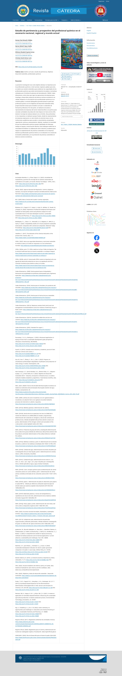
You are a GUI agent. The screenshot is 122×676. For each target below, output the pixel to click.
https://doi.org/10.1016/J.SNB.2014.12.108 (40, 587)
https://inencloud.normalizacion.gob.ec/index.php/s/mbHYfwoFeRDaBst (35, 410)
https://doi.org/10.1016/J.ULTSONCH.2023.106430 (29, 343)
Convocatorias (38, 20)
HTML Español (67, 76)
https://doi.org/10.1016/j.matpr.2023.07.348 (27, 230)
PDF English (77, 74)
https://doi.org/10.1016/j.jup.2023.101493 (27, 554)
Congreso (64, 20)
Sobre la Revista (75, 20)
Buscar (106, 20)
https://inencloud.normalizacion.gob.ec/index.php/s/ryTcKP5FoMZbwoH (35, 446)
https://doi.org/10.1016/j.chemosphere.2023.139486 (29, 368)
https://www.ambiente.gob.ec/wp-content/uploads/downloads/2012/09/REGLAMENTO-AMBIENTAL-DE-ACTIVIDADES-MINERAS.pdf (34, 624)
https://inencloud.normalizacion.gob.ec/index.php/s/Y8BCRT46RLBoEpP (35, 525)
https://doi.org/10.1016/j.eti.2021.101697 (26, 602)
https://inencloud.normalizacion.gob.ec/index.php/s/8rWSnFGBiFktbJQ (35, 404)
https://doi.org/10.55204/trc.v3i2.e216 (29, 380)
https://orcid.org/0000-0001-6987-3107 (23, 61)
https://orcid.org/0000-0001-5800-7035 (23, 55)
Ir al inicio (15, 20)
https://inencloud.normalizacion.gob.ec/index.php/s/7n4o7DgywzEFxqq (35, 508)
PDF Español (66, 74)
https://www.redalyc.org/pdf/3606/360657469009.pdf (30, 237)
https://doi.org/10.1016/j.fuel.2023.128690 (27, 542)
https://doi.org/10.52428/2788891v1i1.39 (26, 353)
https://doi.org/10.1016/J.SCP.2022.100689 (27, 614)
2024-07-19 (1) (65, 96)
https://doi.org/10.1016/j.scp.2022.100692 (43, 216)
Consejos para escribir (51, 20)
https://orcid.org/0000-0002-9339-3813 (23, 49)
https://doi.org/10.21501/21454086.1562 (37, 560)
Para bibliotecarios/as (92, 48)
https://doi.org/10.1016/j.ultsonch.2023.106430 (28, 346)
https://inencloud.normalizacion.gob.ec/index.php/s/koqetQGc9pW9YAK (35, 500)
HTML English (66, 79)
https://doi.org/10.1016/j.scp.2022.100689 (27, 616)
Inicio (16, 25)
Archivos (29, 20)
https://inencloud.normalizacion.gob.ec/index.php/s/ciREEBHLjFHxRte (34, 478)
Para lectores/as (91, 43)
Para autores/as (91, 45)
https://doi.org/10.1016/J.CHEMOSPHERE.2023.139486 (30, 366)
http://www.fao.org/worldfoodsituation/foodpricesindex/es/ (37, 245)
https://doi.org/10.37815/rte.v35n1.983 (30, 184)
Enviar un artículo (93, 55)
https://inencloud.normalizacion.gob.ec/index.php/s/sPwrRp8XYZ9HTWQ (35, 426)
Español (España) (91, 33)
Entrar (107, 1)
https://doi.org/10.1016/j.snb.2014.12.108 (27, 590)
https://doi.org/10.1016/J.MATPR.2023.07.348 (35, 227)
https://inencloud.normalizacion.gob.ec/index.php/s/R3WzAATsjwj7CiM (35, 438)
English (89, 30)
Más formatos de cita (67, 116)
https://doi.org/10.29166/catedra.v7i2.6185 (30, 67)
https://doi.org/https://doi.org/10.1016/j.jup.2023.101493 (31, 552)
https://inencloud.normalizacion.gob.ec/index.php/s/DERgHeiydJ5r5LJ (34, 466)
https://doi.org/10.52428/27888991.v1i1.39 (27, 356)
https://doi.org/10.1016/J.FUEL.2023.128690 (27, 540)
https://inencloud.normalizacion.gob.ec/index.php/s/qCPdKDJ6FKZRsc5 (35, 490)
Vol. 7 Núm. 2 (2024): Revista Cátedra (35, 25)
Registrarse (101, 1)
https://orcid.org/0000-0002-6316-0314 (23, 43)
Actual (23, 20)
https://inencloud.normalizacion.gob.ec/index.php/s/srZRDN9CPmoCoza (35, 456)
